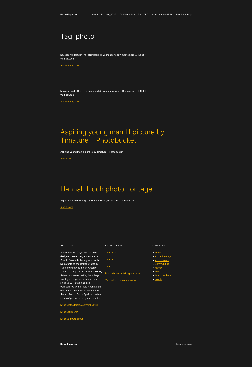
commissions (162, 260)
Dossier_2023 (108, 14)
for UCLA (143, 14)
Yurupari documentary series (120, 280)
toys (157, 271)
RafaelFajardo (68, 14)
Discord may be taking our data (122, 273)
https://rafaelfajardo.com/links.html (79, 305)
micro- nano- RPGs (161, 14)
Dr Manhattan (127, 14)
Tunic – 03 (111, 252)
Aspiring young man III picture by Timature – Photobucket (112, 136)
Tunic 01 (109, 266)
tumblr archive (163, 275)
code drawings (163, 256)
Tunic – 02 (110, 259)
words (158, 279)
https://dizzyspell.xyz (71, 319)
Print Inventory (183, 14)
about (95, 14)
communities (162, 263)
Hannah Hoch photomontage (106, 189)
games (158, 267)
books (158, 252)
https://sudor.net (69, 312)
